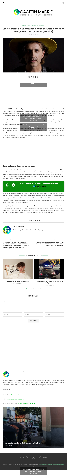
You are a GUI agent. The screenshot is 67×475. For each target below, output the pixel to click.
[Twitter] (22, 457)
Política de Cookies (58, 464)
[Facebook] (33, 457)
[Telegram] (27, 457)
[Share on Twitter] (29, 77)
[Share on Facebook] (27, 77)
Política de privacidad (45, 464)
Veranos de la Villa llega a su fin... (18, 281)
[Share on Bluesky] (39, 77)
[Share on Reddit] (31, 77)
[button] (4, 273)
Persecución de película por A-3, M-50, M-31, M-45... (50, 282)
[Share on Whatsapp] (33, 77)
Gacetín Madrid (18, 226)
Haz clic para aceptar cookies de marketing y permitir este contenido (33, 83)
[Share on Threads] (37, 77)
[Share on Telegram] (35, 77)
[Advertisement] (33, 152)
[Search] (60, 2)
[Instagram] (39, 457)
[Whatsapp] (45, 457)
